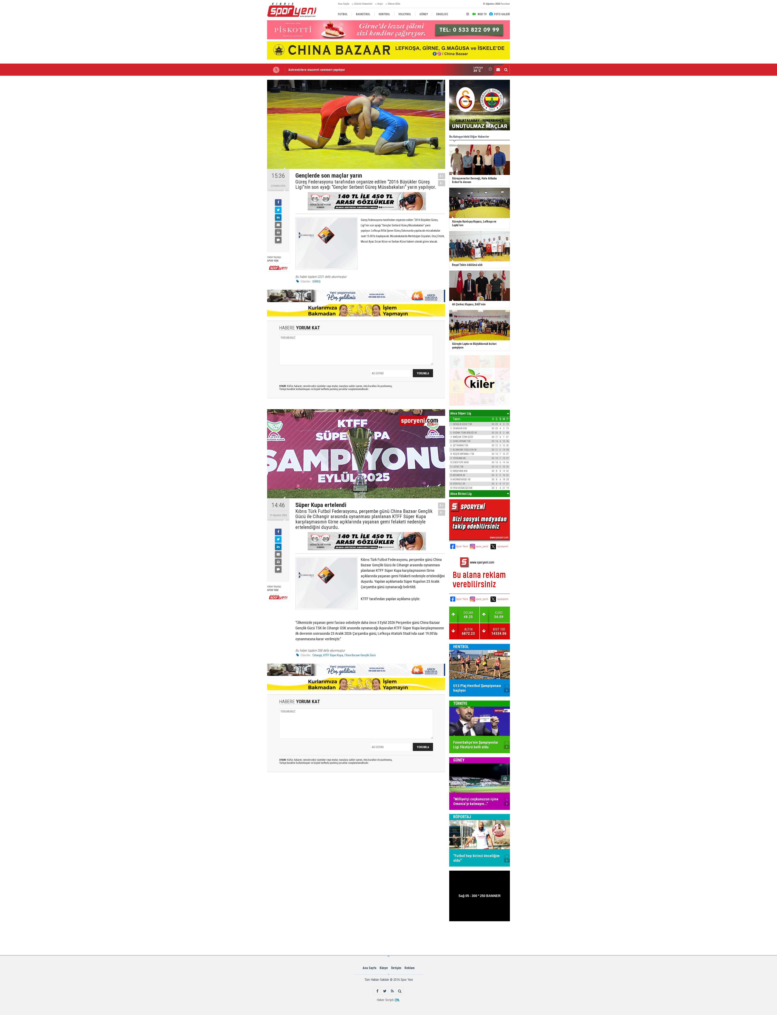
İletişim (396, 968)
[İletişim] (498, 70)
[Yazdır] (278, 232)
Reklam (409, 968)
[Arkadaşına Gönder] (278, 225)
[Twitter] (278, 210)
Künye (384, 968)
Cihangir (317, 655)
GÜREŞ (316, 281)
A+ (441, 176)
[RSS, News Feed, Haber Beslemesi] (392, 991)
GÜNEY (459, 760)
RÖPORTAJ (462, 816)
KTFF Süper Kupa (333, 655)
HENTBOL (461, 646)
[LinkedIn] (278, 217)
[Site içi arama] (506, 70)
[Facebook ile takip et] (377, 991)
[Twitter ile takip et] (384, 991)
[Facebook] (278, 202)
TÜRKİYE (460, 703)
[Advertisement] (247, 140)
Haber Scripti (385, 1000)
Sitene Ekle (394, 3)
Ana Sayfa (343, 3)
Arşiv (380, 3)
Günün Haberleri (363, 3)
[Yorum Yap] (278, 240)
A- (442, 183)
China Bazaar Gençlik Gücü (360, 655)
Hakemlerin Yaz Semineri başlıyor (311, 70)
